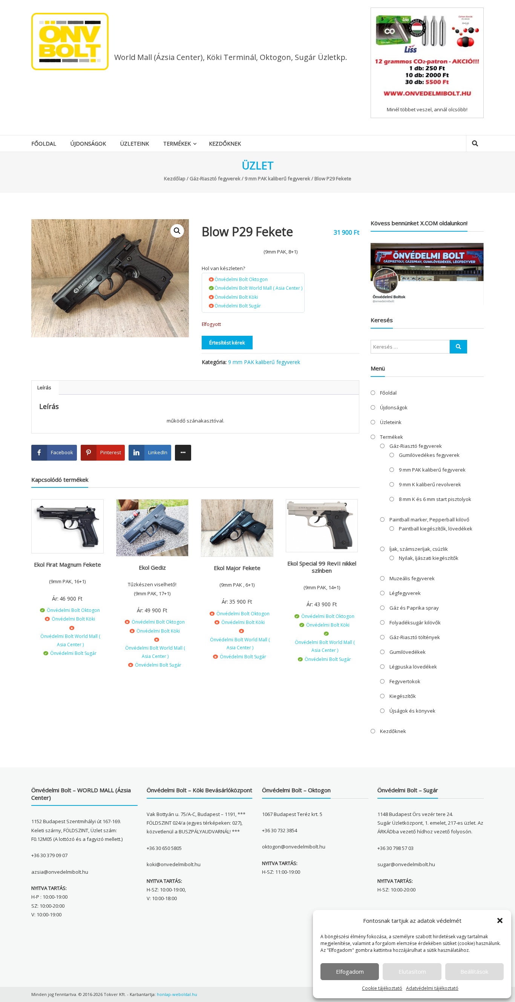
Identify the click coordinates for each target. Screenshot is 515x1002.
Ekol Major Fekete (237, 568)
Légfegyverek (405, 593)
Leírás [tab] (44, 387)
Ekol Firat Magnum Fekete (67, 564)
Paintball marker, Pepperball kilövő (429, 519)
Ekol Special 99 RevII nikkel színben (321, 567)
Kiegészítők (402, 696)
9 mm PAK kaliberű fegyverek (277, 178)
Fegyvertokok (404, 681)
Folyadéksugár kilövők (415, 622)
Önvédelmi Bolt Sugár (238, 306)
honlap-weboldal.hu (177, 994)
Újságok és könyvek (412, 710)
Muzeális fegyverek (412, 578)
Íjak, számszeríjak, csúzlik (418, 549)
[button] (500, 920)
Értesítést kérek (227, 342)
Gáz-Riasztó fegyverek (215, 178)
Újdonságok (88, 143)
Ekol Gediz (152, 567)
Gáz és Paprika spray (414, 607)
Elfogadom (350, 971)
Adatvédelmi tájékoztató (432, 988)
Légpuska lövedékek (413, 666)
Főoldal (43, 143)
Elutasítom (412, 971)
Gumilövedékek (407, 652)
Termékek (177, 143)
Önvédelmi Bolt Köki (236, 297)
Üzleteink (134, 143)
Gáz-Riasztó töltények (414, 637)
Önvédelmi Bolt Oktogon (241, 279)
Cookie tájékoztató (382, 988)
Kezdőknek (225, 143)
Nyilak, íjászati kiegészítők (428, 558)
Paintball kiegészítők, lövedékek (435, 528)
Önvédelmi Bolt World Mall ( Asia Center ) (258, 288)
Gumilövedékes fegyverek (429, 455)
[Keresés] (458, 346)
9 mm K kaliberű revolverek (430, 484)
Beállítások (474, 971)
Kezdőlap (174, 178)
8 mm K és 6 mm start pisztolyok (435, 499)
